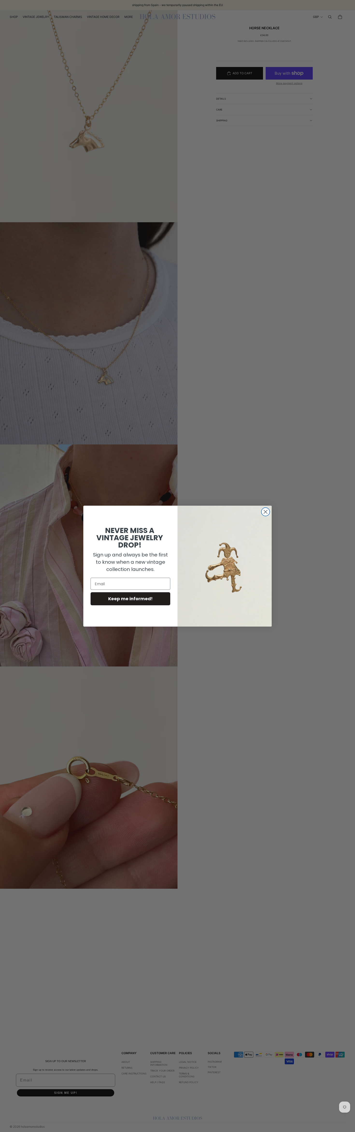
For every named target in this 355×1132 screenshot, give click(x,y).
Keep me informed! (130, 599)
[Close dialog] (265, 512)
